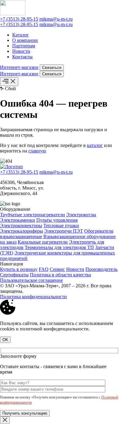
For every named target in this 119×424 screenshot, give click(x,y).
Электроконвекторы (21, 225)
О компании (25, 40)
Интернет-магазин (19, 67)
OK (5, 339)
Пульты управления (57, 220)
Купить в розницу (19, 269)
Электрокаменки (17, 220)
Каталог (20, 34)
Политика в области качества (60, 274)
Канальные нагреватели (43, 241)
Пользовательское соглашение (31, 280)
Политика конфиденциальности (33, 296)
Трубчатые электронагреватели (32, 214)
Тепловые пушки (61, 225)
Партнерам (23, 45)
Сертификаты (14, 274)
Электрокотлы (81, 214)
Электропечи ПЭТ (63, 231)
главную (37, 150)
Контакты (22, 56)
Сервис (57, 269)
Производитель (101, 269)
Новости (21, 51)
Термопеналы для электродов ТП (59, 247)
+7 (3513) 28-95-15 (19, 19)
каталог (95, 145)
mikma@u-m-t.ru (56, 19)
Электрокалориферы (21, 231)
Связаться (51, 67)
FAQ (44, 269)
